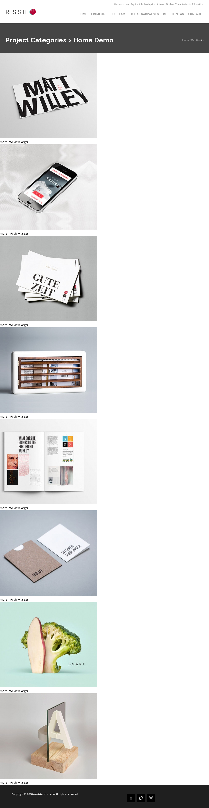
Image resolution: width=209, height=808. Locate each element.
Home (83, 14)
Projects (99, 14)
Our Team (118, 14)
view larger (21, 142)
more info (6, 142)
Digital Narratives (144, 14)
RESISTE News (173, 14)
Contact (195, 14)
